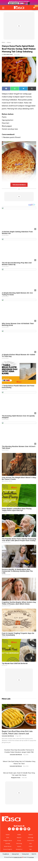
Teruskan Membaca (19, 184)
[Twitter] (17, 828)
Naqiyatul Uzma (15, 777)
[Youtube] (24, 828)
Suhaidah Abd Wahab (8, 736)
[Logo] (19, 7)
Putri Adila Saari (8, 54)
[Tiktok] (21, 828)
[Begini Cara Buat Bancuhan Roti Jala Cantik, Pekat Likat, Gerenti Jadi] (19, 716)
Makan (9, 42)
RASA (3, 42)
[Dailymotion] (28, 828)
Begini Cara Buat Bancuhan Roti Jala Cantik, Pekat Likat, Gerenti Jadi (17, 732)
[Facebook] (9, 828)
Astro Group (31, 857)
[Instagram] (13, 828)
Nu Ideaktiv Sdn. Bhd (18, 857)
